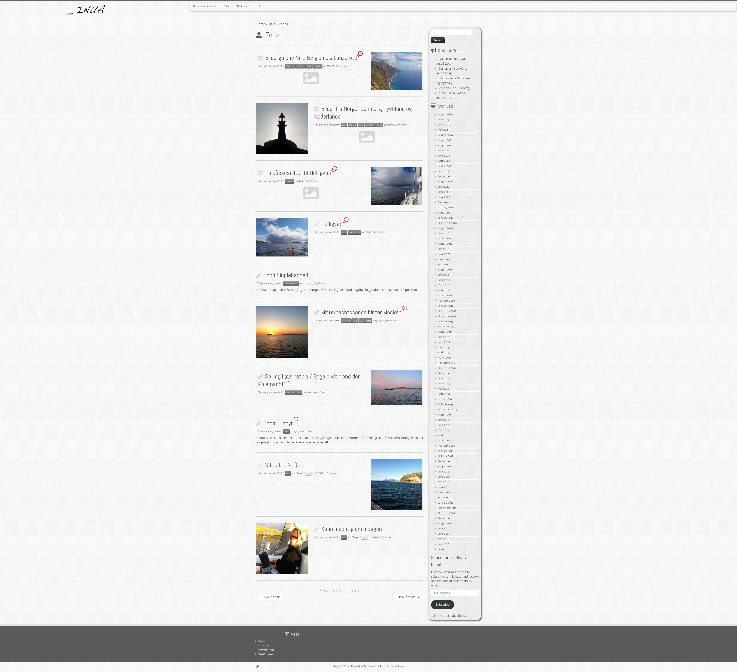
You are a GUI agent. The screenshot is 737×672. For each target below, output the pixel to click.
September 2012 (447, 461)
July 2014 (443, 378)
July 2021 (443, 171)
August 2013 (445, 414)
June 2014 (444, 383)
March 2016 (445, 295)
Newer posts (408, 597)
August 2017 (445, 243)
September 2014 (447, 373)
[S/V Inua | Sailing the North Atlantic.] (85, 8)
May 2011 (443, 539)
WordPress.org (265, 654)
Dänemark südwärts (453, 68)
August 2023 (445, 140)
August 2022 (445, 145)
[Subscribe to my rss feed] (259, 666)
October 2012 (445, 456)
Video (227, 6)
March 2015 (444, 357)
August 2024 (445, 135)
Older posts (270, 597)
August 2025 (445, 114)
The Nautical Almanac (204, 6)
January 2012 (445, 502)
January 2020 (446, 207)
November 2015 (447, 316)
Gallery (300, 66)
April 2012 (444, 487)
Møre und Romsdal (452, 93)
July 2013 (443, 419)
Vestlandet (446, 88)
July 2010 (443, 544)
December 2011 (447, 507)
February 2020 (446, 202)
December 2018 (447, 223)
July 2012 (443, 471)
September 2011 (447, 518)
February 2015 (446, 362)
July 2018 (443, 233)
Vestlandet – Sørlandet (455, 78)
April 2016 (444, 290)
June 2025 (444, 124)
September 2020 (448, 176)
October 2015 (445, 321)
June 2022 (444, 155)
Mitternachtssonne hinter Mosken (361, 312)
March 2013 (444, 440)
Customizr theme (395, 666)
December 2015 (447, 311)
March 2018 (445, 238)
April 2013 (444, 435)
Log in (261, 641)
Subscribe (442, 604)
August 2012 (445, 466)
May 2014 (443, 388)
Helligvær (332, 224)
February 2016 (446, 300)
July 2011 (443, 528)
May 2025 (443, 129)
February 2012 (446, 497)
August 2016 (445, 269)
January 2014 (446, 399)
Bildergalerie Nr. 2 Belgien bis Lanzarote (311, 58)
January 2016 (446, 305)
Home (260, 24)
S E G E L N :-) (281, 465)
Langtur (317, 66)
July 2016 (443, 274)
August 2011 (445, 523)
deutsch (290, 66)
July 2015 (443, 337)
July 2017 (443, 248)
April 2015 (444, 352)
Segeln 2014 (354, 232)
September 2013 (447, 409)
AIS (260, 6)
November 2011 (447, 513)
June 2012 (444, 476)
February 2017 (446, 264)
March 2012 (444, 492)
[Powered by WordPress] (365, 665)
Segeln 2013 (365, 321)
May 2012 (443, 482)
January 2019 (446, 217)
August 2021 (445, 166)
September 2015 (447, 326)
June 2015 (444, 342)
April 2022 (444, 160)
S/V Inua (344, 666)
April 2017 (444, 254)
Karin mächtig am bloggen (351, 529)
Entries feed (264, 645)
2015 (344, 125)
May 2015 (443, 347)
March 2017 (444, 259)
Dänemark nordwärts (453, 59)
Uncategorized (291, 283)
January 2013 (445, 450)
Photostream (244, 6)
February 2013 (446, 445)
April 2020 (444, 197)
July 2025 (443, 119)
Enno (272, 24)
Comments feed (266, 650)
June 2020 (444, 191)
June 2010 (444, 549)
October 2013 (445, 404)
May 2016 (443, 285)
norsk (379, 125)
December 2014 (447, 368)
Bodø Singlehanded (285, 275)
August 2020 (445, 181)
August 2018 (445, 228)
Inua (309, 66)
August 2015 (445, 331)
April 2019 (444, 212)
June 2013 (444, 425)
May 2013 (443, 430)
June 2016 (444, 280)
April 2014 (444, 393)
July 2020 (443, 186)
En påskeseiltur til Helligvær (298, 173)
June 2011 (443, 533)
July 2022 (443, 150)
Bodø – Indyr (278, 423)
